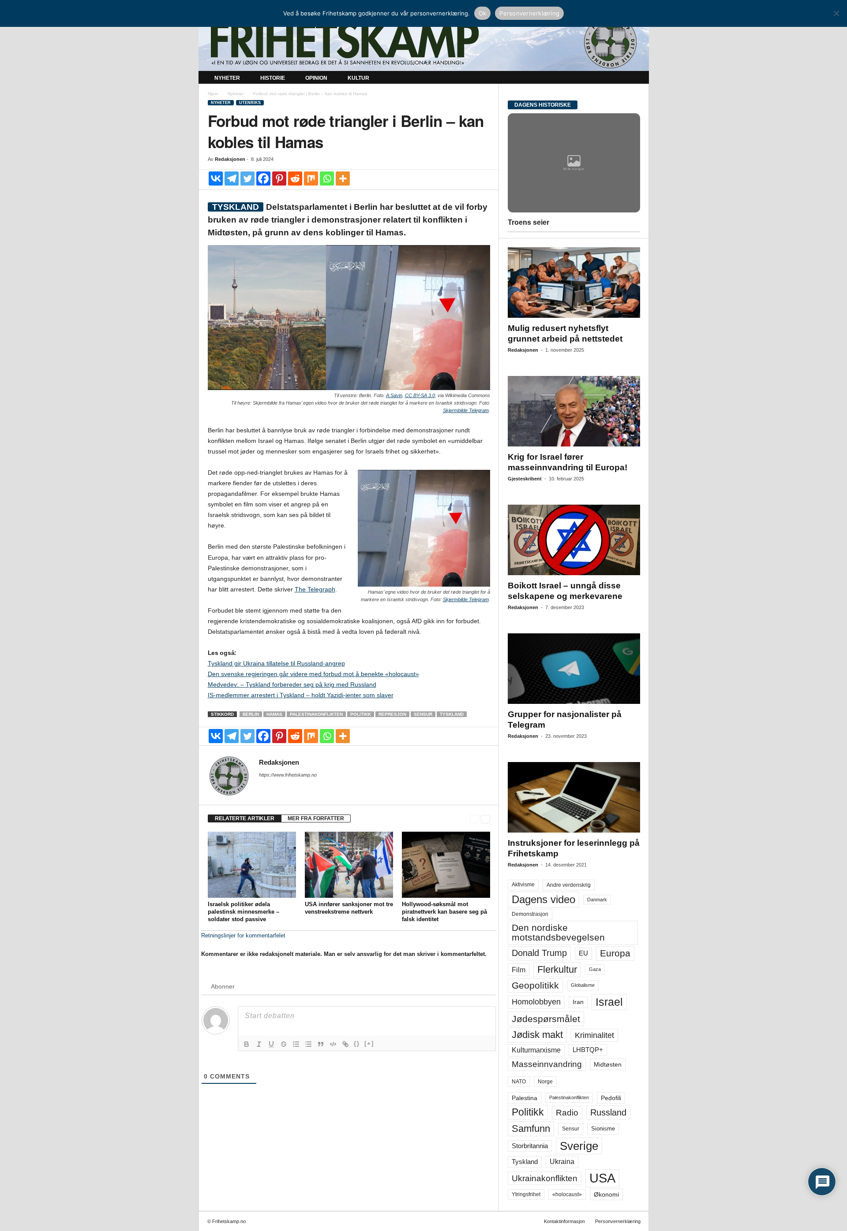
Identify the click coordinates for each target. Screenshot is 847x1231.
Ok (483, 13)
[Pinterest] (279, 178)
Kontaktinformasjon (564, 1221)
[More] (343, 178)
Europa (615, 953)
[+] (369, 1043)
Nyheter (227, 78)
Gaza (595, 969)
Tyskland (452, 714)
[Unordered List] (308, 1044)
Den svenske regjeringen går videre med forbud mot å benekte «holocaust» (313, 673)
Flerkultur (557, 969)
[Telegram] (232, 178)
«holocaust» (567, 1194)
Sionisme (603, 1129)
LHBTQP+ (588, 1049)
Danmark (597, 899)
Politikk (360, 714)
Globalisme (583, 985)
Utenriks (250, 102)
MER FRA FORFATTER (316, 818)
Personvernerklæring (618, 1221)
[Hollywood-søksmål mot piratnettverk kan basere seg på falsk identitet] (446, 865)
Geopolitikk (535, 985)
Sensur (423, 714)
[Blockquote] (321, 1044)
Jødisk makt (537, 1034)
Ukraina (562, 1161)
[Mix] (311, 178)
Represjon (392, 714)
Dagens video (543, 899)
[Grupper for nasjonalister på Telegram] (574, 668)
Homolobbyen (536, 1001)
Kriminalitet (594, 1035)
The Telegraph (315, 589)
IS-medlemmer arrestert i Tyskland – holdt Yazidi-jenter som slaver (301, 695)
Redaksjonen (230, 159)
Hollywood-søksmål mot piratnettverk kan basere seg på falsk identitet (444, 911)
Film (518, 970)
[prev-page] (474, 818)
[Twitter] (247, 178)
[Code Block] (333, 1044)
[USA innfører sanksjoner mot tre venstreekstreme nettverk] (349, 865)
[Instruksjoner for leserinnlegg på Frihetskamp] (574, 797)
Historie (272, 78)
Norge (545, 1082)
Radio (567, 1112)
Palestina (524, 1097)
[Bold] (246, 1044)
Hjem (213, 93)
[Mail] (264, 787)
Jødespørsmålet (546, 1019)
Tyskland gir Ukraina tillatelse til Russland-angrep (276, 663)
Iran (578, 1001)
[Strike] (283, 1044)
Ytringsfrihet (526, 1194)
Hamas (274, 714)
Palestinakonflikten (316, 714)
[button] (635, 78)
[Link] (345, 1044)
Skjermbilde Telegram (466, 410)
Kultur (358, 78)
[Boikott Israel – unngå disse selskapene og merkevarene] (574, 540)
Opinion (316, 78)
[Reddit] (295, 178)
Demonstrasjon (530, 914)
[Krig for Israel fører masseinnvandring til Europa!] (574, 411)
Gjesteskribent (525, 478)
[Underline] (271, 1044)
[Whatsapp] (327, 178)
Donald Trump (539, 953)
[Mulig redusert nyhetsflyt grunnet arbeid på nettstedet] (574, 282)
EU (583, 953)
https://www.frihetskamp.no (288, 774)
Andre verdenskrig (569, 885)
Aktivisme (523, 884)
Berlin (251, 714)
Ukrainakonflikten (544, 1178)
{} (357, 1043)
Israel (609, 1002)
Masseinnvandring (547, 1064)
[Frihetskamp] (424, 42)
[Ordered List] (296, 1044)
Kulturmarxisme (536, 1050)
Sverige (579, 1146)
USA (602, 1178)
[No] (836, 13)
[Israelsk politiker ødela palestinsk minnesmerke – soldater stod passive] (252, 865)
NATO (519, 1082)
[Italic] (259, 1044)
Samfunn (531, 1128)
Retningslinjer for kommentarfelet (243, 935)
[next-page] (485, 818)
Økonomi (606, 1194)
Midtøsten (608, 1064)
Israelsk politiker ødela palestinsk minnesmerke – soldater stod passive (243, 911)
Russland (608, 1112)
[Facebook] (263, 178)
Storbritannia (530, 1145)
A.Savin (394, 395)
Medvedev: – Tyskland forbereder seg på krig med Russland (292, 684)
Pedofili (611, 1097)
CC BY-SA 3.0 (420, 395)
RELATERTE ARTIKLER (244, 818)
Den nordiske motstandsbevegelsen (558, 932)
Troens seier (528, 222)
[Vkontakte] (216, 178)
